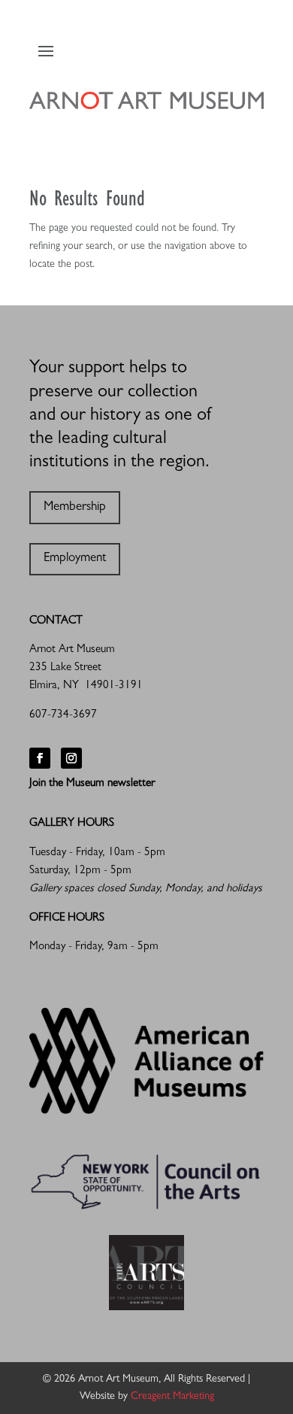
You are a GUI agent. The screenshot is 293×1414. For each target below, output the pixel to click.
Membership (75, 507)
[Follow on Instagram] (71, 758)
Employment (75, 558)
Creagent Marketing (172, 1396)
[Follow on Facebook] (39, 758)
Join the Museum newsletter (92, 784)
